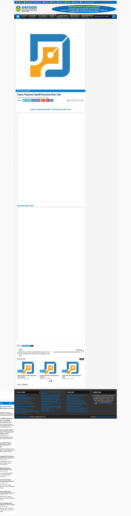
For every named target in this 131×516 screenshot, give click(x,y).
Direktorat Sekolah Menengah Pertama (77, 408)
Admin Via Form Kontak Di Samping (105, 417)
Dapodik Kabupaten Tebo (23, 417)
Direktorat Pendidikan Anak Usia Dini (76, 403)
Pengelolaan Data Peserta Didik (49, 401)
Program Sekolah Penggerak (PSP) (50, 395)
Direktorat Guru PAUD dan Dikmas (75, 401)
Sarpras (47, 2)
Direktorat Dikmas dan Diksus (74, 405)
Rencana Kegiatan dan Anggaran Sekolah (27, 411)
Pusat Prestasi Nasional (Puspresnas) (51, 391)
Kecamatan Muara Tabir (25, 206)
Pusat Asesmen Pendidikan (48, 411)
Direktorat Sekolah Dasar (73, 406)
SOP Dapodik (75, 16)
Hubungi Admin (90, 2)
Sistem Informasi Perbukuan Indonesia (51, 406)
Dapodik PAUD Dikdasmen (23, 397)
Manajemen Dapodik (87, 16)
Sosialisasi (43, 16)
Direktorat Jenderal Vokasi (73, 397)
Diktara (68, 2)
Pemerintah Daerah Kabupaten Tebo (25, 398)
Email (70, 100)
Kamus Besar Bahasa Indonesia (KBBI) (51, 407)
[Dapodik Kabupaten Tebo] (18, 16)
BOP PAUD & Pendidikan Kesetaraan (26, 406)
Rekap (52, 16)
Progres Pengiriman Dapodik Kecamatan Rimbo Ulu (49, 376)
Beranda (20, 2)
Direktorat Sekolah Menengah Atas (75, 409)
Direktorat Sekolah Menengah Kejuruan (77, 411)
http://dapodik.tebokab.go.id (106, 403)
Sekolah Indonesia (46, 404)
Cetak (76, 100)
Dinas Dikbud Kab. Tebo (22, 400)
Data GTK (38, 2)
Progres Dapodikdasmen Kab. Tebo (50, 396)
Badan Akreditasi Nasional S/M (24, 409)
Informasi (32, 16)
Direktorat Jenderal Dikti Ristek (75, 400)
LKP (82, 2)
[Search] (113, 16)
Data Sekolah (28, 2)
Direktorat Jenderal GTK (73, 398)
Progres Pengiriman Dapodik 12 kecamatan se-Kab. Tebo (50, 109)
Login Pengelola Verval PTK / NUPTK (50, 399)
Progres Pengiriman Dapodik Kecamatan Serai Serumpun (26, 376)
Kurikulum (44, 393)
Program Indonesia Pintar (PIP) (24, 401)
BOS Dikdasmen (20, 408)
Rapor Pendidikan (20, 413)
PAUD (53, 2)
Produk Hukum (45, 409)
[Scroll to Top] (128, 513)
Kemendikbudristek (21, 395)
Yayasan (76, 2)
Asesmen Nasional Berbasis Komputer (51, 403)
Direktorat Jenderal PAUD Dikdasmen (76, 395)
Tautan (23, 16)
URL (82, 100)
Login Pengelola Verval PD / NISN (49, 398)
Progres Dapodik (62, 16)
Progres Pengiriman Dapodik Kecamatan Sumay (71, 376)
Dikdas (60, 2)
